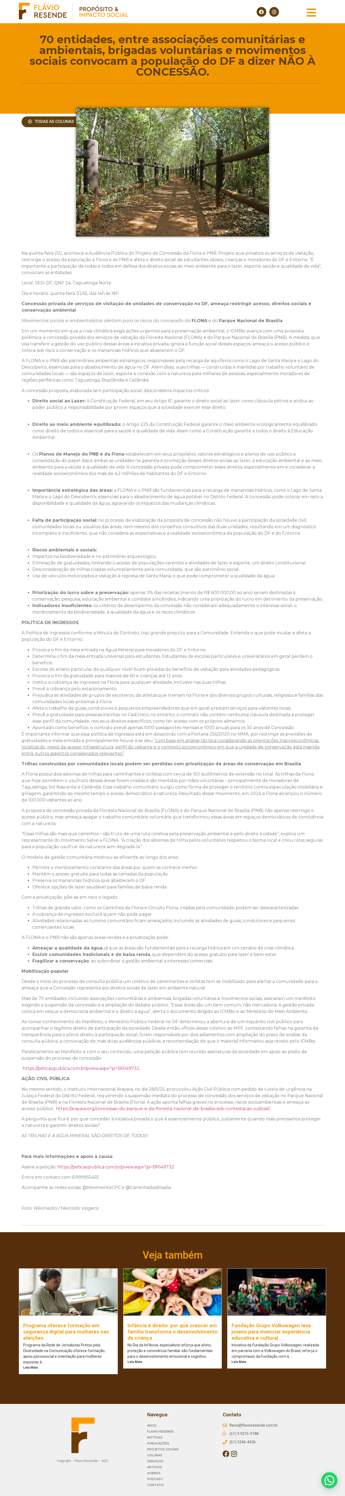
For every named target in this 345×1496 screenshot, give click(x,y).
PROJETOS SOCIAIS (163, 1449)
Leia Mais (30, 1367)
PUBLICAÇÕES (158, 1443)
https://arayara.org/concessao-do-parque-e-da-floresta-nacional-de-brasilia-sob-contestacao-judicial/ (163, 1108)
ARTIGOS (154, 1467)
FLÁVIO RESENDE (160, 1431)
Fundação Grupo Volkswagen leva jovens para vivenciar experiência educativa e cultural (271, 1331)
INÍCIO (152, 1425)
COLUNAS (154, 1455)
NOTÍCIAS (155, 1437)
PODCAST (155, 1479)
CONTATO (155, 1485)
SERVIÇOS (155, 1461)
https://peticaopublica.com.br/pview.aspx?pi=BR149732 (81, 1068)
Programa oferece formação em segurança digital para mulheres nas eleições (66, 1331)
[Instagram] (274, 12)
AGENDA (153, 1473)
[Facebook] (261, 12)
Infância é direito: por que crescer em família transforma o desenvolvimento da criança (172, 1331)
